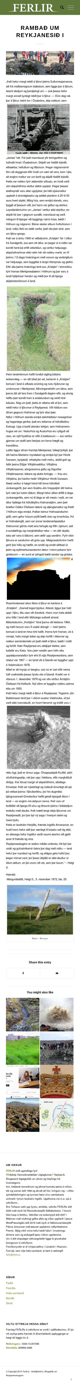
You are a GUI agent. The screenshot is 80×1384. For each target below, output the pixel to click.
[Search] (60, 7)
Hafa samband (15, 1293)
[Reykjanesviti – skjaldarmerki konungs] (56, 1081)
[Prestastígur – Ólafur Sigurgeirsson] (56, 1048)
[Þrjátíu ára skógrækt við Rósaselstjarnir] (56, 1115)
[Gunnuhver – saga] (56, 1014)
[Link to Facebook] (71, 1379)
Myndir (10, 1298)
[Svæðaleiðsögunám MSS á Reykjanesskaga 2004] (22, 1081)
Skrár (9, 1303)
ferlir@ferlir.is (13, 1254)
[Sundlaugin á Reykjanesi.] (40, 63)
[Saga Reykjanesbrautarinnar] (22, 1014)
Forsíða (10, 1288)
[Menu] (69, 7)
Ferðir (9, 1283)
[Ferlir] (33, 7)
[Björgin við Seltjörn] (22, 1115)
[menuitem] (60, 7)
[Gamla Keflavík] (22, 1048)
